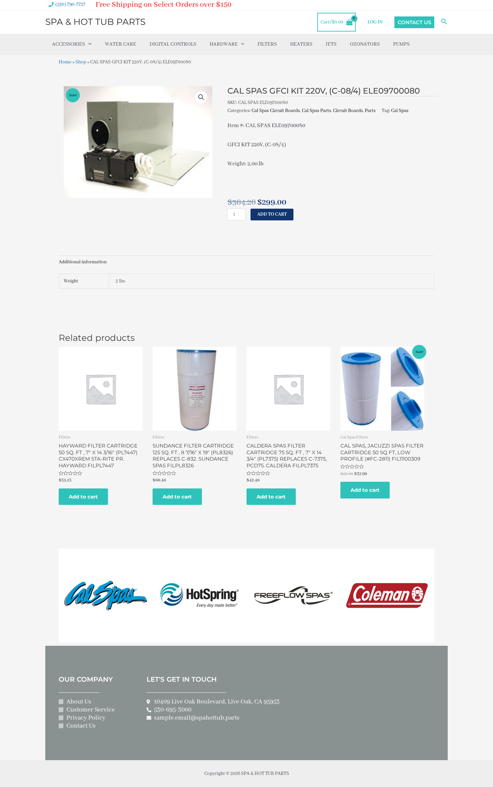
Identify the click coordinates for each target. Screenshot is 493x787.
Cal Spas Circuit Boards (276, 111)
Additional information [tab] (83, 262)
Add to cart (272, 214)
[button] (201, 97)
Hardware (224, 44)
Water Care (120, 44)
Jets (331, 44)
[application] (88, 44)
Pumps (401, 44)
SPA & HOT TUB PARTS (95, 21)
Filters (267, 44)
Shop (80, 62)
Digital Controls (173, 44)
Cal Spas (399, 111)
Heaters (301, 44)
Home (65, 62)
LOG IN (375, 22)
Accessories (68, 44)
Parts (370, 111)
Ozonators (365, 44)
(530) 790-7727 (70, 4)
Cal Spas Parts (316, 111)
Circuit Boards (348, 111)
